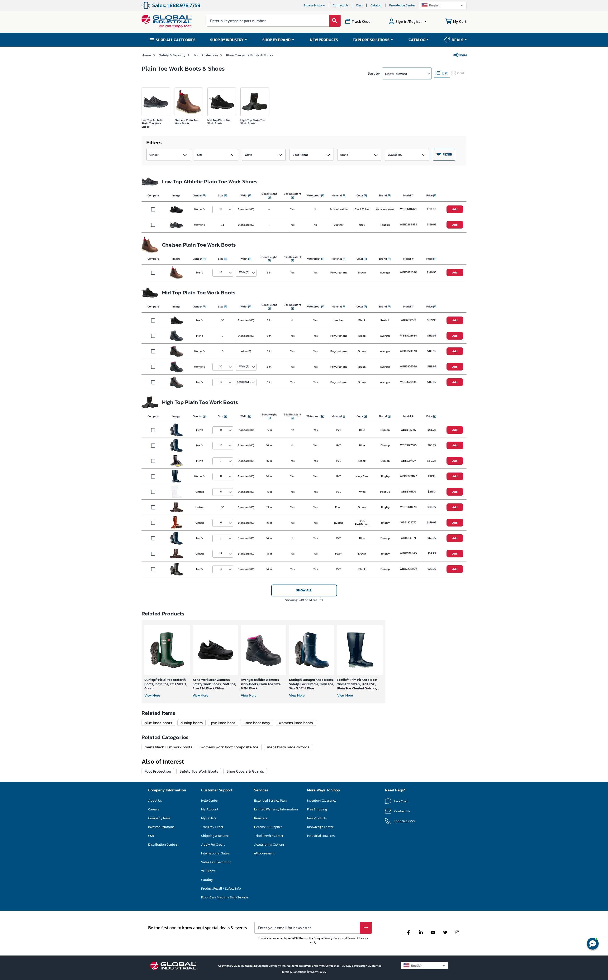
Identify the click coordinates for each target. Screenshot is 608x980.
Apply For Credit (213, 844)
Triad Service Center (268, 835)
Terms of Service (357, 938)
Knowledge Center (402, 5)
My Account (209, 809)
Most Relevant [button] (396, 73)
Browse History (314, 5)
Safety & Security (172, 55)
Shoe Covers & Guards (245, 771)
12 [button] (221, 553)
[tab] (442, 73)
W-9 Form (208, 870)
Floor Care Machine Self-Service (224, 897)
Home (146, 55)
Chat (359, 5)
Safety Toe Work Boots (199, 771)
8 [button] (221, 430)
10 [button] (220, 209)
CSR (151, 835)
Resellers (260, 818)
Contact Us (340, 5)
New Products (317, 818)
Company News (159, 818)
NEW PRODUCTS (324, 40)
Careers (153, 809)
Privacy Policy (332, 938)
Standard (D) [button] (245, 382)
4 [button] (221, 569)
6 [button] (221, 491)
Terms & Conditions (294, 972)
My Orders (208, 818)
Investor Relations (161, 826)
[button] (442, 5)
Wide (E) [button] (244, 272)
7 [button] (221, 460)
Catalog (375, 5)
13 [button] (221, 272)
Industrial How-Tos (321, 835)
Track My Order (212, 826)
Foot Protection (206, 55)
